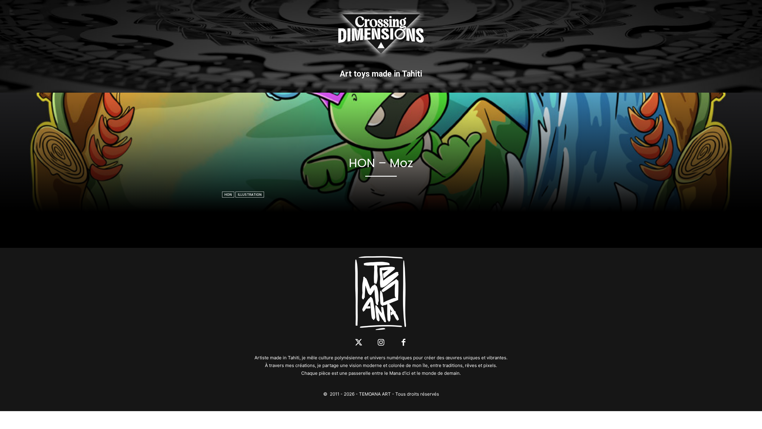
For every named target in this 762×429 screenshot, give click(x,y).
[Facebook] (403, 342)
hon (228, 194)
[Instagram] (381, 342)
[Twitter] (358, 342)
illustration (250, 194)
